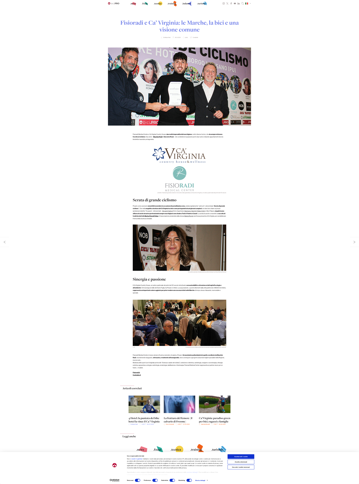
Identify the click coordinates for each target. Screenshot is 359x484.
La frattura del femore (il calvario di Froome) (178, 419)
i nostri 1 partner (136, 459)
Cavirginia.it (137, 375)
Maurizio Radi (157, 137)
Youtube (235, 3)
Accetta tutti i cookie (241, 456)
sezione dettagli (192, 472)
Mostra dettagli (200, 480)
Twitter (227, 3)
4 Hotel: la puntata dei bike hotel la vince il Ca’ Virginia (144, 419)
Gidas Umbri (201, 211)
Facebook (231, 3)
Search (242, 3)
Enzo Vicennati (170, 424)
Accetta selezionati (241, 462)
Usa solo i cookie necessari (241, 467)
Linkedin (239, 3)
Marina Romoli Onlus (151, 216)
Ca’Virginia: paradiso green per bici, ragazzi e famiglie (214, 419)
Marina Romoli (188, 216)
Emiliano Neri (167, 37)
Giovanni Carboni (167, 211)
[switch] (155, 480)
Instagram (224, 3)
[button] (220, 323)
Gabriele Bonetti (205, 424)
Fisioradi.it (136, 372)
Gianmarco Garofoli (190, 211)
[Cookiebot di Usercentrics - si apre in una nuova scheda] (114, 480)
